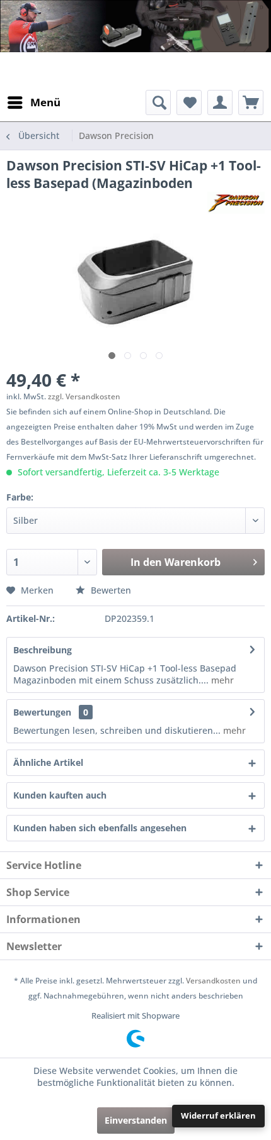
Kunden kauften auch (60, 795)
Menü (45, 102)
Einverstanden (136, 1120)
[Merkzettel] (189, 102)
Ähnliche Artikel (48, 762)
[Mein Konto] (220, 102)
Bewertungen (42, 712)
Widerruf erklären (218, 1115)
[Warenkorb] (250, 102)
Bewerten (109, 590)
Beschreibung (42, 650)
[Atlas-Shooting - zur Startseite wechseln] (57, 71)
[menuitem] (33, 102)
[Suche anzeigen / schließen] (158, 102)
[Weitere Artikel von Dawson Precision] (236, 203)
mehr (221, 680)
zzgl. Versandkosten (84, 396)
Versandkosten (213, 980)
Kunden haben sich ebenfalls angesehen (100, 828)
